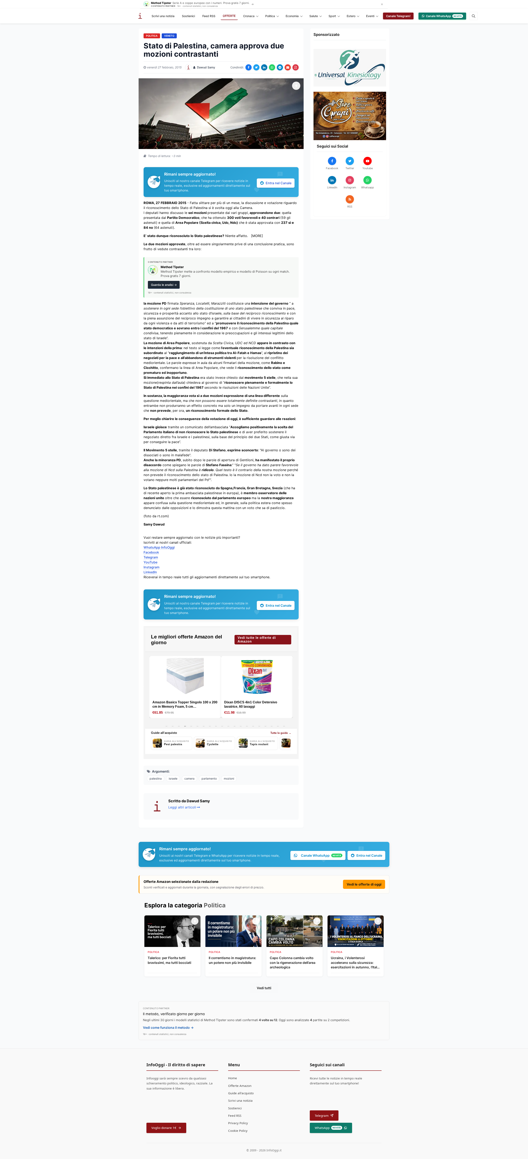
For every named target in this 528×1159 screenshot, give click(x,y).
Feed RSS (208, 16)
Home (232, 1078)
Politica (270, 16)
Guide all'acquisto (241, 1093)
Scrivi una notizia (163, 16)
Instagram (151, 567)
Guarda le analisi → (164, 284)
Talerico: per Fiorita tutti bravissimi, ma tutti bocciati (169, 960)
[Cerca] (473, 16)
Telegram (151, 557)
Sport (332, 16)
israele (173, 778)
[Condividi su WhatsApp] (272, 67)
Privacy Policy (238, 1123)
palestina (156, 778)
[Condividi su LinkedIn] (264, 67)
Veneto (169, 35)
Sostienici (188, 16)
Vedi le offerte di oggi (364, 884)
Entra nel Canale (278, 183)
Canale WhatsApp (444, 16)
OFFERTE (229, 16)
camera (189, 778)
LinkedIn (150, 572)
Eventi (370, 16)
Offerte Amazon (239, 1086)
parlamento (209, 778)
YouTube (150, 562)
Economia (292, 16)
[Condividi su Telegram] (280, 67)
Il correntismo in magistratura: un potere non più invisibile (232, 960)
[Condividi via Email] (288, 67)
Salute (313, 16)
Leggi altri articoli (182, 807)
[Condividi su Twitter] (256, 67)
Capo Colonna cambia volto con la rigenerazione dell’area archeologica (292, 962)
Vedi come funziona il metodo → (168, 1027)
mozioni (229, 778)
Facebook (151, 552)
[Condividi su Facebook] (248, 67)
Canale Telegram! (398, 16)
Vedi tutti (264, 988)
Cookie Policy (238, 1130)
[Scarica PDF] (295, 67)
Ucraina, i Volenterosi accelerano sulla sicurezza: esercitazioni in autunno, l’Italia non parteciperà (355, 962)
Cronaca (249, 16)
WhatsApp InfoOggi (159, 547)
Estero (351, 16)
